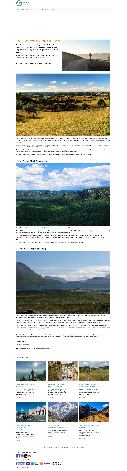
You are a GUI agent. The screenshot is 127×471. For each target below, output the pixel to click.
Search (61, 447)
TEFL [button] (36, 9)
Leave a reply (26, 344)
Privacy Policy (56, 447)
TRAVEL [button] (18, 9)
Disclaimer (49, 447)
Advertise (73, 447)
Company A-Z (67, 447)
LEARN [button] (41, 9)
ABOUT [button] (53, 9)
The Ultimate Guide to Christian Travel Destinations (23, 428)
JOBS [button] (31, 9)
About (45, 447)
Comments (18, 344)
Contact (82, 447)
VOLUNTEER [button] (25, 9)
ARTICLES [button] (47, 9)
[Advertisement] (63, 27)
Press (78, 447)
